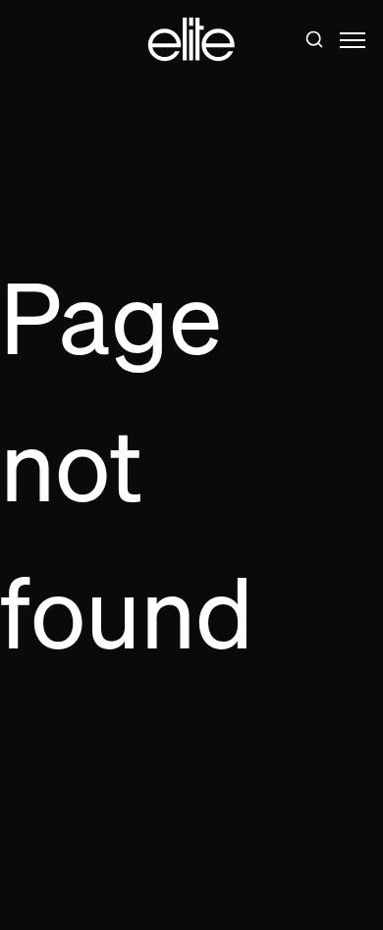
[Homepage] (191, 40)
